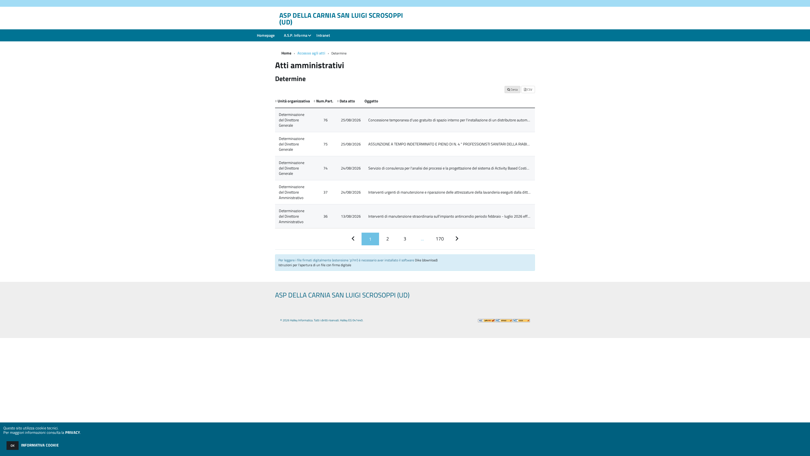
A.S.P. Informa (296, 35)
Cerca (514, 89)
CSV (529, 89)
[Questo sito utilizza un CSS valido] (521, 320)
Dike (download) (426, 260)
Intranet (323, 35)
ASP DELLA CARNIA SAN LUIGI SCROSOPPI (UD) (341, 18)
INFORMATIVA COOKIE (40, 445)
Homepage (266, 35)
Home (286, 53)
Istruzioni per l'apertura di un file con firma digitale (314, 264)
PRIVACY (72, 432)
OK (13, 445)
